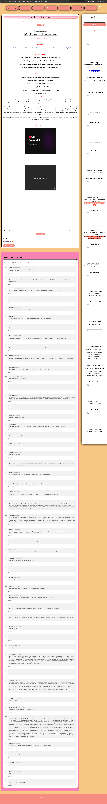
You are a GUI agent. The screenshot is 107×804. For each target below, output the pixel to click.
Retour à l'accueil (40, 234)
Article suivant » (73, 231)
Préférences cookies (78, 801)
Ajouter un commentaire (16, 262)
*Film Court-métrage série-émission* (23, 21)
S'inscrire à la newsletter (9, 245)
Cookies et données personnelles (68, 801)
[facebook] (62, 1)
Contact (48, 801)
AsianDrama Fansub (8, 21)
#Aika (31, 801)
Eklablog (63, 797)
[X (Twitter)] (64, 1)
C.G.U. (60, 801)
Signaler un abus (54, 801)
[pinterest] (67, 1)
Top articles (43, 801)
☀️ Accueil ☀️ (12, 8)
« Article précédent (8, 231)
